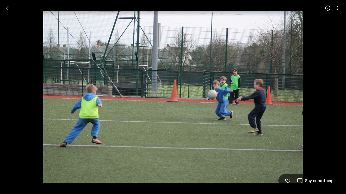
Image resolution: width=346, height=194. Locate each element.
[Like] (288, 181)
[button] (14, 97)
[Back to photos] (8, 8)
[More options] (338, 8)
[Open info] (328, 8)
